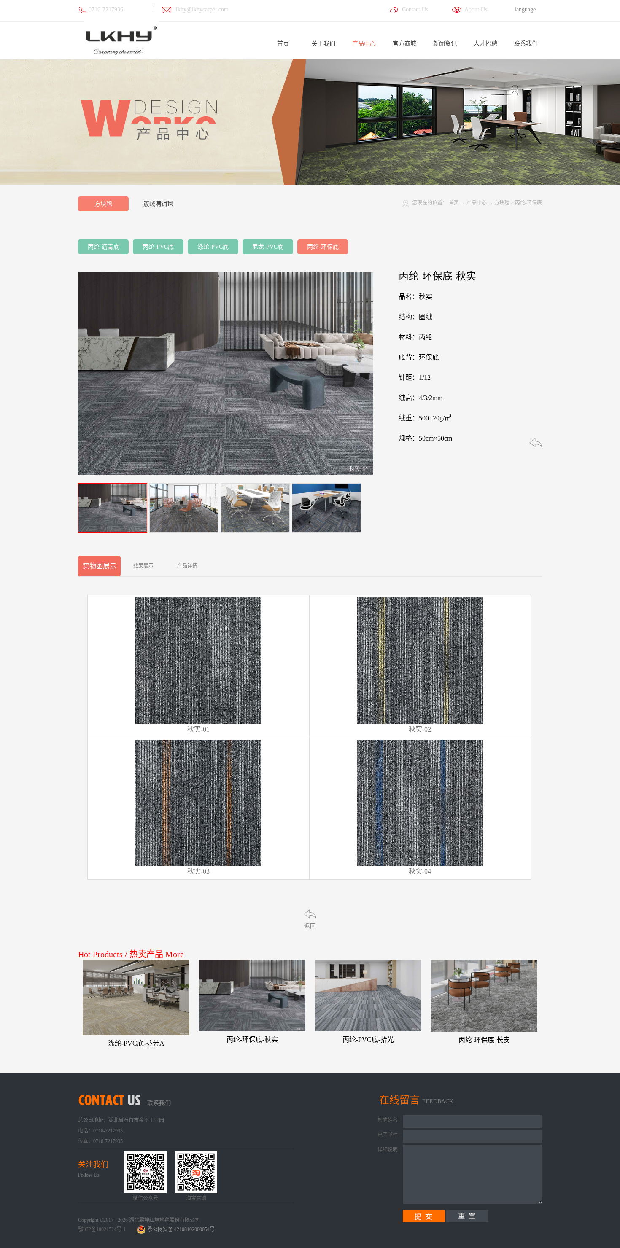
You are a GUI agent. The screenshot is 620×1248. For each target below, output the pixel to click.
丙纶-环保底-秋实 (252, 1039)
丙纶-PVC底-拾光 (368, 1039)
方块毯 (501, 203)
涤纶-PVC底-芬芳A (136, 1043)
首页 (283, 43)
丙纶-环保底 (528, 203)
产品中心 (476, 203)
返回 (310, 926)
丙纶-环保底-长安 (484, 1040)
